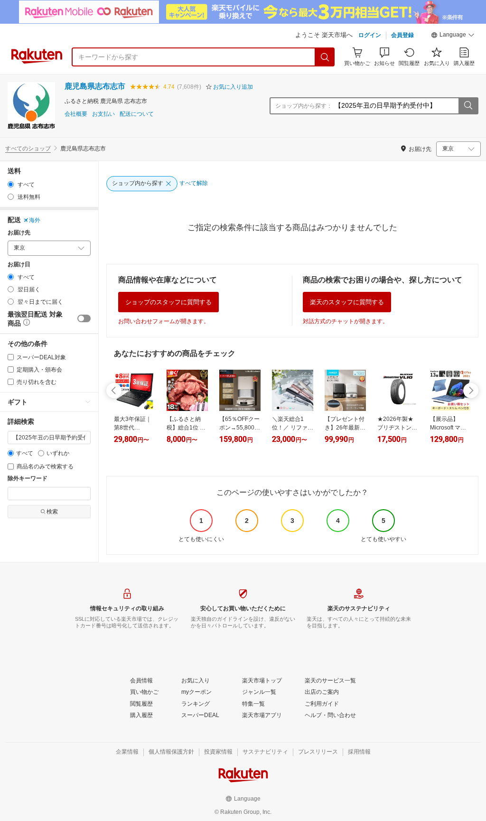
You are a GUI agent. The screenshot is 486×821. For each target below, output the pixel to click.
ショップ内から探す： (303, 106)
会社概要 (76, 114)
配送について (137, 114)
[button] (453, 36)
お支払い (103, 114)
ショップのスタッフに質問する (168, 302)
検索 (52, 511)
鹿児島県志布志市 (95, 86)
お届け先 (19, 233)
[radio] (11, 184)
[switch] (84, 318)
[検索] (325, 56)
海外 (34, 220)
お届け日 (19, 264)
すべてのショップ (28, 148)
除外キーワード (27, 479)
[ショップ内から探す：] (467, 105)
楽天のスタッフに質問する (347, 302)
